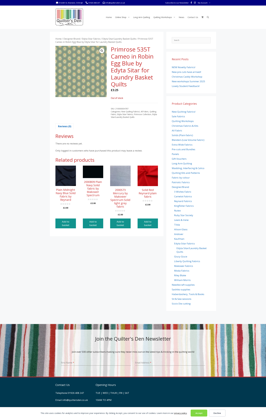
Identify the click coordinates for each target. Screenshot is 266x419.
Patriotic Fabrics (181, 182)
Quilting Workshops (162, 17)
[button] (101, 50)
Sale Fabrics (178, 116)
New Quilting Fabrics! (130, 111)
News (181, 17)
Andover (178, 234)
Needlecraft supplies (183, 284)
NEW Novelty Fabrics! (183, 67)
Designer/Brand (71, 38)
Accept (199, 413)
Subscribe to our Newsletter (177, 3)
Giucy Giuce (180, 256)
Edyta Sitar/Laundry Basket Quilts (119, 38)
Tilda (177, 224)
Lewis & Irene (181, 220)
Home (109, 17)
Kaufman (179, 238)
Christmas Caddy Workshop (187, 76)
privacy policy (180, 413)
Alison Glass (180, 229)
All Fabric (145, 111)
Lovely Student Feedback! (186, 86)
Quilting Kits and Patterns (186, 172)
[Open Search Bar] (208, 17)
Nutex (177, 210)
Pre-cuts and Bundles (183, 149)
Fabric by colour (181, 177)
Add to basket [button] (65, 223)
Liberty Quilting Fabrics (187, 261)
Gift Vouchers (179, 158)
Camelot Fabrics (183, 196)
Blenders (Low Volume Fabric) (188, 140)
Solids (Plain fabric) (182, 135)
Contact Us (193, 17)
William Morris (182, 280)
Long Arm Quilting (141, 17)
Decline (217, 413)
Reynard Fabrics (183, 201)
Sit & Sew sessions (181, 298)
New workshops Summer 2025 (188, 81)
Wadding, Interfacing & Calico (188, 168)
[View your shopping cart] (202, 17)
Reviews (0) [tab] (64, 126)
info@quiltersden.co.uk (75, 400)
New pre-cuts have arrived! (186, 72)
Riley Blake (180, 275)
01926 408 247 (76, 392)
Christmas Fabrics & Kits (185, 125)
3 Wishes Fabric (182, 191)
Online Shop (120, 17)
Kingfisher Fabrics (184, 205)
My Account (202, 3)
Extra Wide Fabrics (182, 144)
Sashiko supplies (181, 289)
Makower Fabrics (183, 266)
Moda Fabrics (181, 270)
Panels (175, 154)
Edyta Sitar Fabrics (91, 38)
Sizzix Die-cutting (181, 303)
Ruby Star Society (183, 215)
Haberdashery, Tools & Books (188, 294)
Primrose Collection (142, 114)
